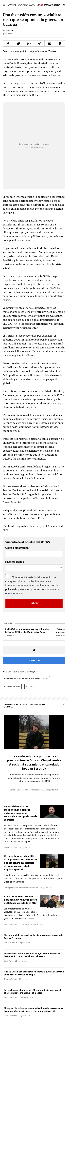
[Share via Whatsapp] (29, 43)
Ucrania (30, 686)
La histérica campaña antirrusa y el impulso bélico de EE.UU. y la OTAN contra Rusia (27, 631)
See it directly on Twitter (34, 147)
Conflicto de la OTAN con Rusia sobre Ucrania (26, 678)
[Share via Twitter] (18, 43)
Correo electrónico (17, 548)
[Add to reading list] (60, 43)
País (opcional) (14, 562)
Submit (34, 603)
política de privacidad (17, 589)
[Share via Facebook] (8, 43)
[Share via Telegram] (39, 43)
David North (8, 30)
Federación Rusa (12, 686)
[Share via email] (50, 43)
